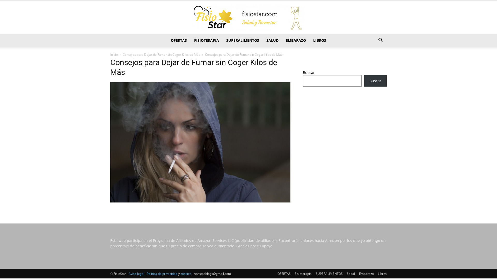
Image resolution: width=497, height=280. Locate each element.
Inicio (114, 54)
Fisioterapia (206, 40)
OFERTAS (179, 40)
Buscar (309, 72)
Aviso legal (136, 273)
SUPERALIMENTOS (242, 40)
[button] (380, 40)
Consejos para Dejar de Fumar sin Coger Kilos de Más (161, 54)
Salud (272, 40)
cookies (185, 273)
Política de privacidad (162, 273)
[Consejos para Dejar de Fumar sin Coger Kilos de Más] (200, 201)
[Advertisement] (345, 131)
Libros (319, 40)
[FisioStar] (248, 17)
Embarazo (296, 40)
